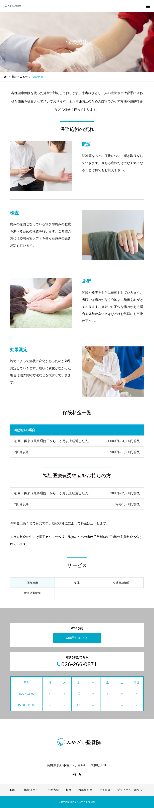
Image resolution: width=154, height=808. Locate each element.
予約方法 (53, 790)
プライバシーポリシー (131, 790)
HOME (13, 790)
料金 (68, 790)
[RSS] (80, 774)
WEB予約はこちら (77, 637)
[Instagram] (74, 774)
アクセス (104, 790)
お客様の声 (85, 790)
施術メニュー (32, 790)
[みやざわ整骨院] (13, 6)
